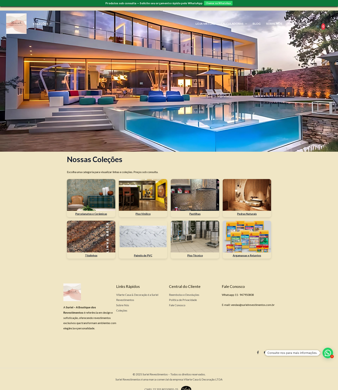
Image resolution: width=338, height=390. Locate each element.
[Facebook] (257, 352)
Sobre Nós (274, 23)
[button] (328, 353)
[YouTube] (265, 352)
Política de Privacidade (183, 299)
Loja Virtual (205, 23)
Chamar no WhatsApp (218, 3)
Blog (257, 23)
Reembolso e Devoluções (184, 294)
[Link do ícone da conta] (330, 23)
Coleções (40, 23)
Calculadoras (232, 23)
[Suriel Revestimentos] (16, 23)
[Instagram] (273, 352)
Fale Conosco (299, 23)
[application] (50, 23)
